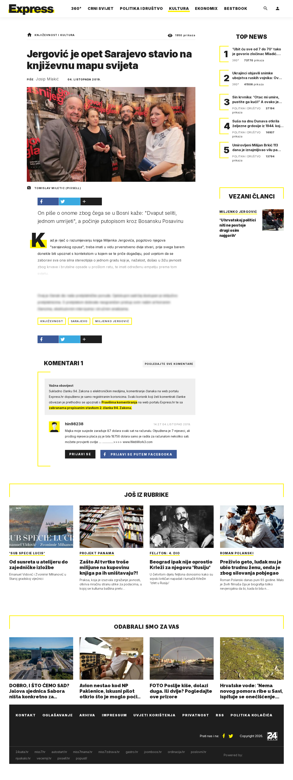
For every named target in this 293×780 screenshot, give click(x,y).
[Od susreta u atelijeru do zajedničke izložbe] (41, 526)
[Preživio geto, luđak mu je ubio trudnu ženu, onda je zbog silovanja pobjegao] (252, 526)
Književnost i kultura (55, 35)
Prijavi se (80, 454)
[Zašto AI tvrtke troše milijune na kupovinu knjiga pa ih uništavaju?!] (111, 526)
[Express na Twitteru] (230, 734)
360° (236, 60)
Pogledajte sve (169, 363)
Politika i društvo (246, 108)
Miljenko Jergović (112, 321)
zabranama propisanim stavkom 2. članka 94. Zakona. (90, 408)
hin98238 (74, 424)
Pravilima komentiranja (119, 402)
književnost (51, 321)
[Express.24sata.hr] (31, 7)
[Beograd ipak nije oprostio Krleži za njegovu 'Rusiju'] (182, 526)
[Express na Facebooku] (223, 734)
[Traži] (266, 9)
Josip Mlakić (47, 79)
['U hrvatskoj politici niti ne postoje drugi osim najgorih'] (273, 220)
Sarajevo (79, 321)
